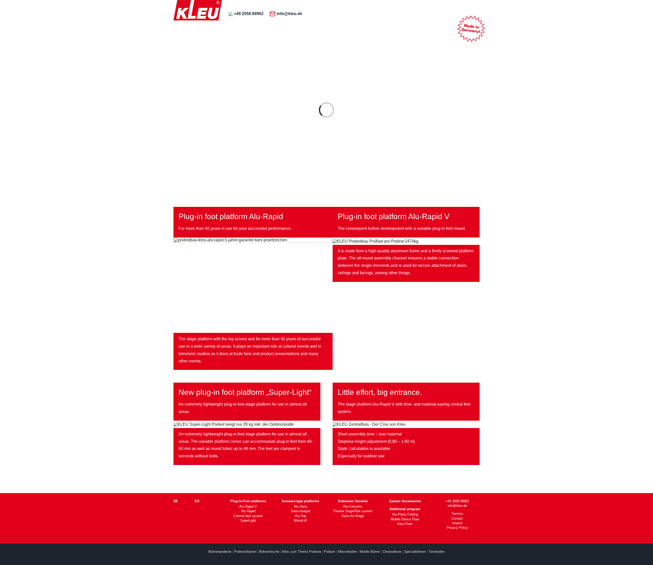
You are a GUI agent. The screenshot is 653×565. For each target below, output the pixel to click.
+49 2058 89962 (248, 13)
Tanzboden (437, 552)
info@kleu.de (289, 13)
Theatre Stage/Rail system (352, 511)
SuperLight (248, 520)
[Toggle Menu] (470, 14)
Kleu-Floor (404, 524)
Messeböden (347, 552)
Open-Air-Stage (352, 516)
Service (457, 514)
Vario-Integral (300, 511)
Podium (329, 552)
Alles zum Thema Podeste (301, 552)
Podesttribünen (245, 552)
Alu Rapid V (248, 506)
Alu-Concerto (352, 506)
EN (197, 501)
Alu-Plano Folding (405, 514)
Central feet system (248, 516)
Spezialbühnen (415, 552)
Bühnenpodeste (219, 552)
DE (175, 501)
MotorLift (300, 520)
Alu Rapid (248, 511)
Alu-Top (300, 516)
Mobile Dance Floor (405, 519)
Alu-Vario (300, 506)
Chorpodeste (392, 552)
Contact (457, 518)
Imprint (457, 523)
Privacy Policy (457, 528)
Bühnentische (269, 552)
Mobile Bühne (370, 552)
